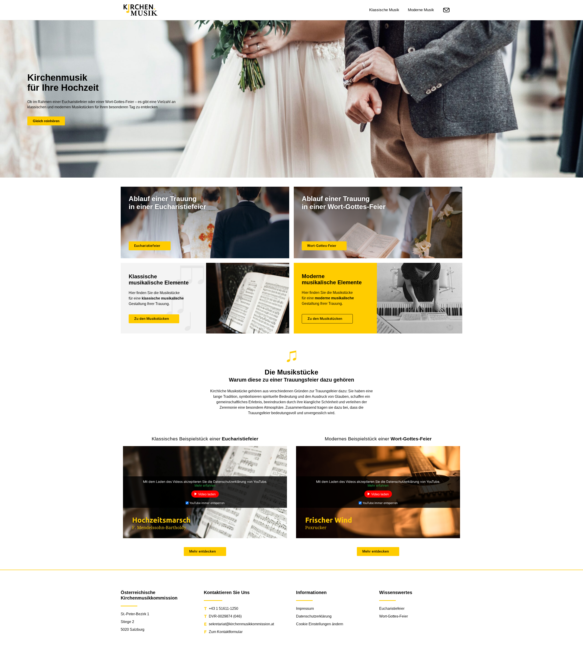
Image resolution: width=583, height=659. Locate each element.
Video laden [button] (207, 494)
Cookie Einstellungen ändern (319, 624)
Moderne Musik (421, 10)
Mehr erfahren (204, 485)
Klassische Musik (384, 10)
